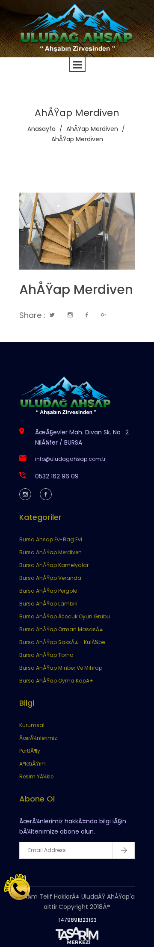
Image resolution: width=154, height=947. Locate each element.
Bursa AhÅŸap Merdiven (50, 552)
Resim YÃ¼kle (36, 776)
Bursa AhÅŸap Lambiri (48, 603)
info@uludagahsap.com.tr (70, 459)
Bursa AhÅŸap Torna (46, 655)
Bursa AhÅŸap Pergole (48, 590)
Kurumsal (31, 725)
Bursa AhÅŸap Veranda (50, 578)
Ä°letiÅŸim (32, 763)
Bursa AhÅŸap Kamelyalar (54, 565)
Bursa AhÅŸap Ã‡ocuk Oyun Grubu (64, 616)
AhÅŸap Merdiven (92, 129)
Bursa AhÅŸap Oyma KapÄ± (56, 680)
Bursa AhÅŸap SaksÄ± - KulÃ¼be (62, 642)
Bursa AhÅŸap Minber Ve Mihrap (60, 667)
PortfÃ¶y (29, 750)
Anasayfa (41, 129)
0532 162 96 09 (57, 476)
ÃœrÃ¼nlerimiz (38, 738)
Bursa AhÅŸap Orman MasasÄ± (61, 629)
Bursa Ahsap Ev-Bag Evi (50, 539)
